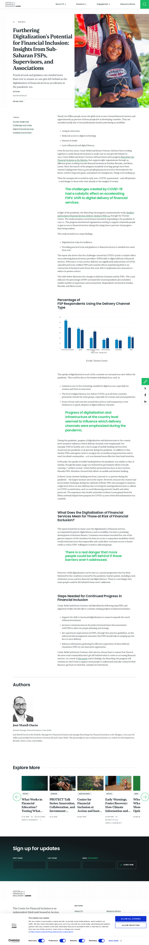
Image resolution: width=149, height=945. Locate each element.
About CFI (60, 4)
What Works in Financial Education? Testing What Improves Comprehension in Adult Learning (34, 805)
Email (90, 858)
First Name (18, 858)
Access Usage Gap (21, 122)
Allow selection (131, 925)
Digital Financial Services (23, 129)
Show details (114, 941)
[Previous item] (17, 797)
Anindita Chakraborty (30, 820)
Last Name (52, 858)
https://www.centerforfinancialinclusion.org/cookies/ (52, 932)
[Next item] (145, 797)
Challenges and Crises (22, 125)
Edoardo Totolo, (111, 820)
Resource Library (127, 4)
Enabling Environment (22, 133)
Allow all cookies (131, 919)
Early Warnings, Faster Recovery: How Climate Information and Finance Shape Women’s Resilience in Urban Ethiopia (116, 805)
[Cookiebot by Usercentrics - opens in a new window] (14, 940)
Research (80, 4)
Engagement (102, 4)
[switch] (63, 940)
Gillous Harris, (39, 817)
